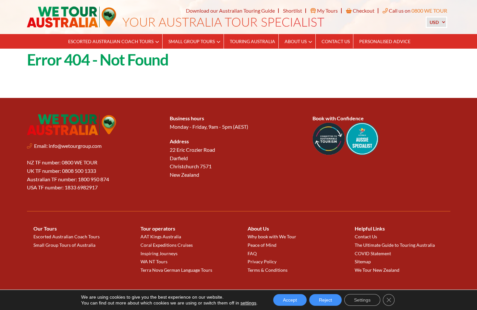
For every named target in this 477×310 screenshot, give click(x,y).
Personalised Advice (384, 41)
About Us (296, 41)
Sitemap (363, 261)
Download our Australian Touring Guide (230, 10)
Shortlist (292, 10)
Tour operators (158, 228)
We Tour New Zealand (377, 270)
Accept (290, 300)
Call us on (417, 10)
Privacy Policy (262, 261)
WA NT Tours (154, 261)
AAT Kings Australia (161, 236)
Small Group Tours (191, 41)
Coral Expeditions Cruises (167, 245)
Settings (362, 300)
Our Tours (45, 228)
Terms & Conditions (267, 270)
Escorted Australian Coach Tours (110, 41)
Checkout (363, 10)
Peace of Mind (262, 245)
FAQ (252, 253)
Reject (325, 300)
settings (248, 302)
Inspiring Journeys (159, 253)
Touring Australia (252, 41)
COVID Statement (373, 253)
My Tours (327, 10)
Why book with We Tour (272, 236)
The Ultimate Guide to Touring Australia (395, 245)
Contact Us (336, 41)
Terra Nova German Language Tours (176, 270)
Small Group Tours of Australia (64, 245)
